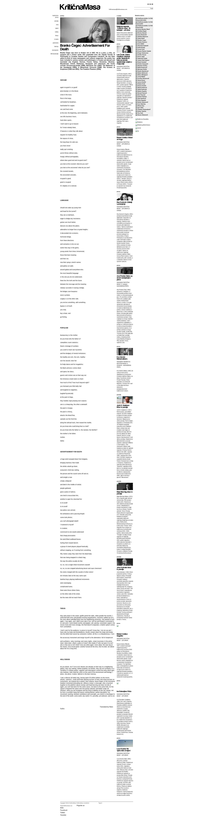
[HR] (152, 4)
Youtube (63, 815)
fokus (56, 35)
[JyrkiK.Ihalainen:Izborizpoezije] (123, 406)
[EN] (150, 4)
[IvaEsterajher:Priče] (124, 691)
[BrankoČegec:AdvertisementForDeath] (85, 47)
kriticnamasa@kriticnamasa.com (118, 9)
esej (57, 24)
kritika (56, 32)
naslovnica (55, 15)
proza (56, 17)
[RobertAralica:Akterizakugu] (125, 138)
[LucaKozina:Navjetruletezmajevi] (123, 749)
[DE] (148, 4)
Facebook (63, 810)
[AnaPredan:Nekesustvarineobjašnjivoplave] (125, 277)
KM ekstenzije (54, 53)
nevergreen (55, 50)
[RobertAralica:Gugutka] (122, 635)
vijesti (56, 28)
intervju (56, 46)
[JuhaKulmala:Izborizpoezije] (124, 568)
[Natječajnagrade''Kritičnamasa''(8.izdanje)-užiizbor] (124, 28)
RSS (61, 808)
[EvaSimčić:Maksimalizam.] (122, 358)
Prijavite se (80, 805)
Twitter (62, 812)
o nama (56, 39)
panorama (55, 42)
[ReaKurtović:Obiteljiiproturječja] (124, 203)
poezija (56, 21)
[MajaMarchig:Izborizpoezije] (125, 493)
